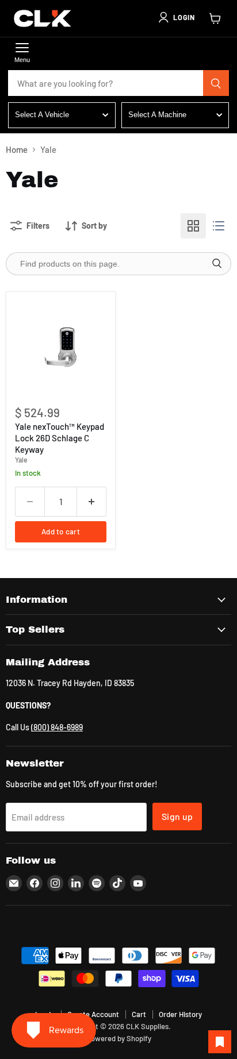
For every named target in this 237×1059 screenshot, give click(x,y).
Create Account (93, 1014)
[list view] (218, 225)
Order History (180, 1014)
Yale (21, 460)
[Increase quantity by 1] (91, 502)
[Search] (216, 83)
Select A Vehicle (42, 114)
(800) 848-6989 (57, 727)
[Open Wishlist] (219, 1041)
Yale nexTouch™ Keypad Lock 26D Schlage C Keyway (59, 437)
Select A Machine (157, 114)
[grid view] (193, 225)
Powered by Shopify (118, 1038)
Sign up (177, 816)
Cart (139, 1014)
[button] (176, 17)
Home (17, 150)
